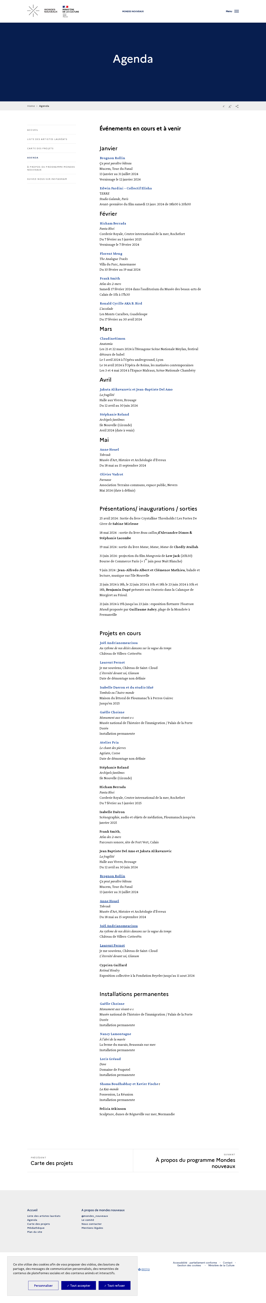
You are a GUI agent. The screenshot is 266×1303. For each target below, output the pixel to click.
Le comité (87, 1220)
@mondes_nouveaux (94, 1216)
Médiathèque (36, 1227)
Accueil (32, 129)
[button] (237, 106)
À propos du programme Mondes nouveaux (51, 168)
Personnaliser (43, 1285)
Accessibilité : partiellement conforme (195, 1262)
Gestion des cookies (189, 1265)
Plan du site (34, 1231)
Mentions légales (92, 1227)
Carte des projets (40, 148)
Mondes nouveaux (133, 11)
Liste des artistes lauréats (47, 138)
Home (31, 106)
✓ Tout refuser (114, 1285)
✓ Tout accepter (78, 1285)
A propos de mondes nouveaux (103, 1210)
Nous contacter (91, 1224)
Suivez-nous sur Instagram (47, 178)
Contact (227, 1262)
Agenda (32, 157)
